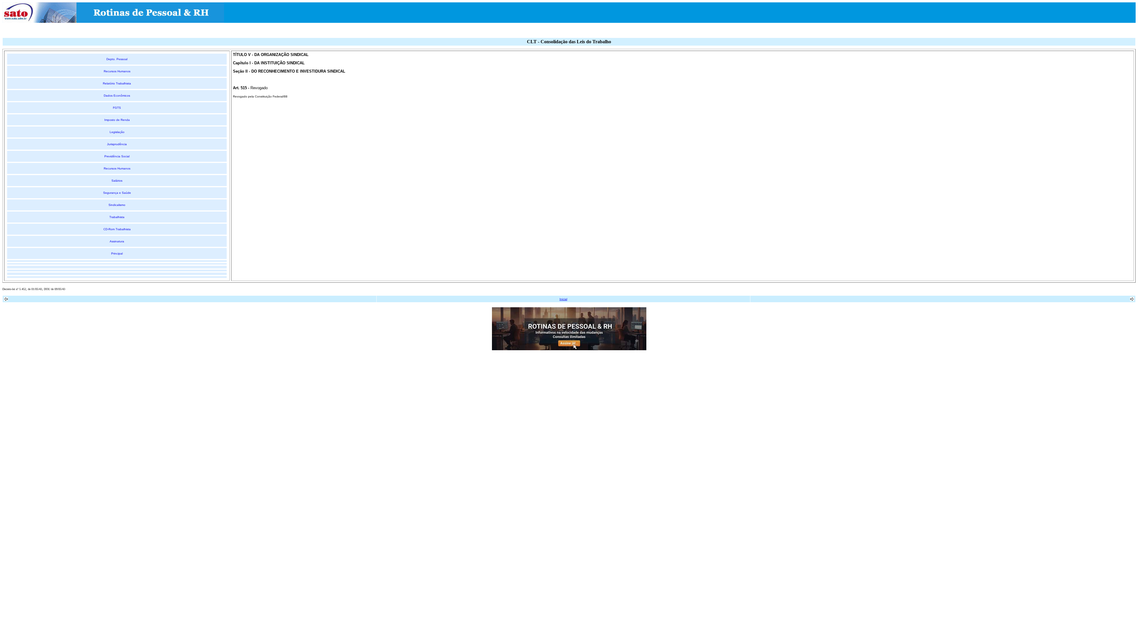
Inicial (563, 299)
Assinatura (117, 241)
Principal (117, 253)
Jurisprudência (117, 144)
